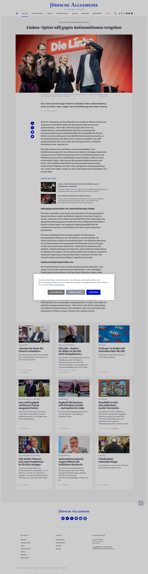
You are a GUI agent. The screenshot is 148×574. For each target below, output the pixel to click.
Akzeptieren (93, 292)
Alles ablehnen (56, 292)
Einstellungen (75, 292)
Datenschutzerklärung (56, 285)
